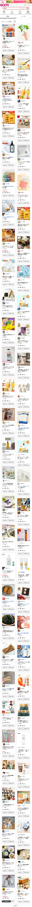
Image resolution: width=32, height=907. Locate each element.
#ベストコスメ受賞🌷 (7, 688)
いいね (12, 50)
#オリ (7, 602)
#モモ (21, 633)
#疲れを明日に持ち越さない (23, 428)
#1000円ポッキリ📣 (7, 601)
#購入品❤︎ (21, 428)
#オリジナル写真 (6, 833)
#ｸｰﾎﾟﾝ (20, 161)
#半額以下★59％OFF (9, 186)
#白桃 (26, 633)
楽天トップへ (27, 5)
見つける (12, 12)
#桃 (24, 633)
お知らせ (20, 12)
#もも (19, 633)
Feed (4, 12)
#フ (21, 634)
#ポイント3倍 (5, 216)
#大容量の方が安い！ (7, 99)
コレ (5, 50)
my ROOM (28, 12)
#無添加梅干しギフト (22, 604)
